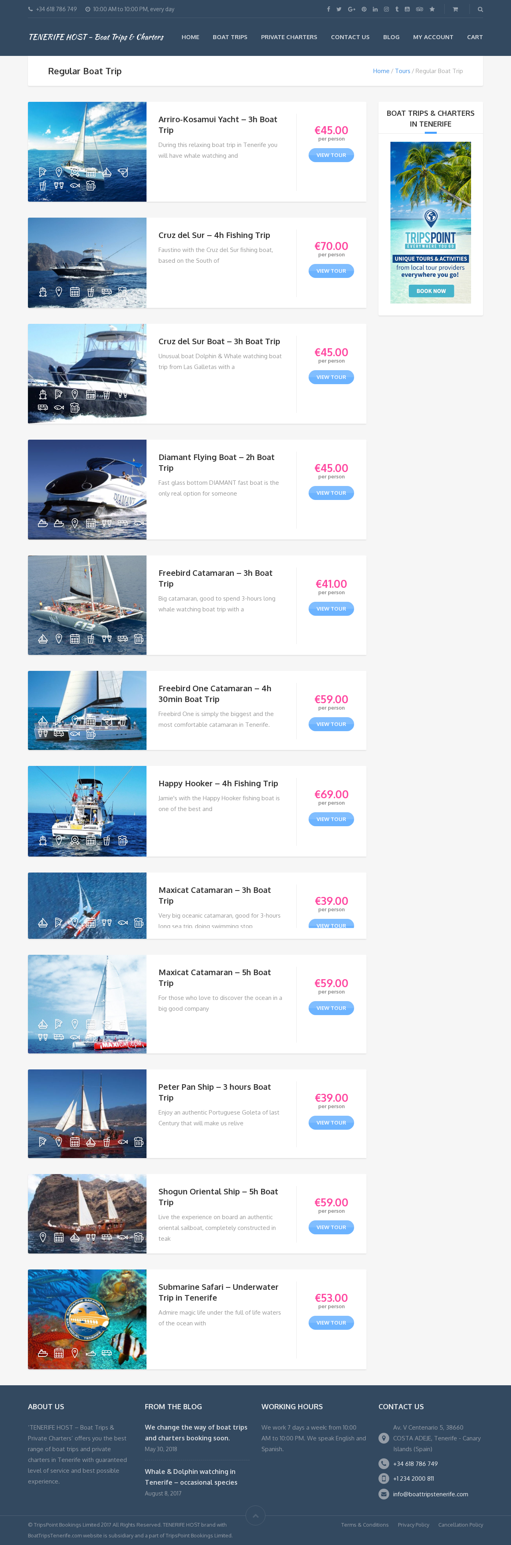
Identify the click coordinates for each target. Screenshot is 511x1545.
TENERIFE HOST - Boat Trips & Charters (95, 36)
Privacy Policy (413, 1524)
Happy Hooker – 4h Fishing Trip (218, 783)
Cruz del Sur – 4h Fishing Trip (214, 235)
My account (433, 37)
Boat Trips (230, 37)
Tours (402, 71)
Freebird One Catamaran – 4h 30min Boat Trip (214, 693)
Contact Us (350, 37)
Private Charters (289, 37)
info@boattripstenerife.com (430, 1494)
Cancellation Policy (460, 1524)
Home (190, 37)
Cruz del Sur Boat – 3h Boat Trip (219, 341)
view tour (331, 155)
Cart (475, 37)
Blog (391, 37)
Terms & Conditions (365, 1524)
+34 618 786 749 (415, 1464)
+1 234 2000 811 (413, 1478)
